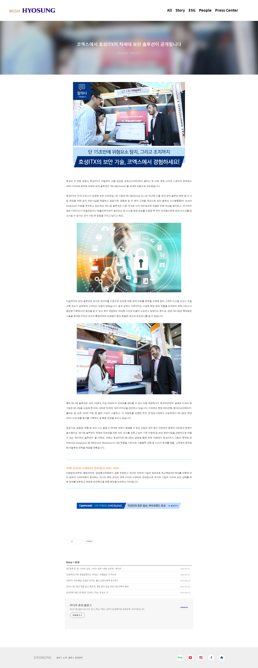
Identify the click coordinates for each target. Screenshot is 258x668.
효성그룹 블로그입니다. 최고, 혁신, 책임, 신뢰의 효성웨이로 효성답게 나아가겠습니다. (107, 609)
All (169, 10)
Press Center (226, 10)
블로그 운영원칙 (76, 657)
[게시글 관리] (79, 541)
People (205, 10)
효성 (77, 562)
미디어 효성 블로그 (81, 605)
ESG (192, 10)
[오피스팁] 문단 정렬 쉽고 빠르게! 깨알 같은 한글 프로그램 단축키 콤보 (97, 586)
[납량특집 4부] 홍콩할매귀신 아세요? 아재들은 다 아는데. (91, 574)
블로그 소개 (61, 657)
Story (180, 10)
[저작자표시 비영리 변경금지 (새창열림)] (99, 541)
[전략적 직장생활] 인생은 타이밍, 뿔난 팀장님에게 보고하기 (92, 580)
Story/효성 (123, 52)
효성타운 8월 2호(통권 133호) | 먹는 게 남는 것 (87, 592)
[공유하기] (75, 541)
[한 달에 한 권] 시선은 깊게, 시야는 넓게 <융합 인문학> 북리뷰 (93, 568)
